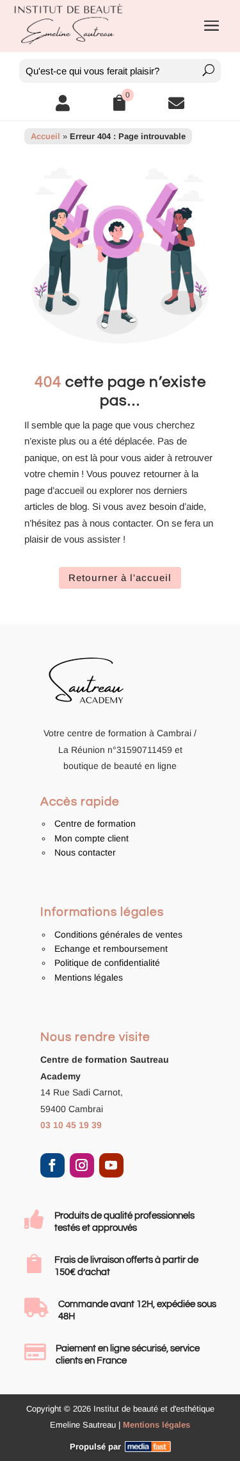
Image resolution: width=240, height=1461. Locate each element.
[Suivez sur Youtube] (111, 1165)
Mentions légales (88, 977)
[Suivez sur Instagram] (82, 1165)
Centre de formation (95, 823)
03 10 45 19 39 (71, 1125)
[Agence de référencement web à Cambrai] (148, 1446)
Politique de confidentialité (107, 963)
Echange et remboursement (111, 948)
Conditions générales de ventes (118, 934)
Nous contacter (85, 852)
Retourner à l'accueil (120, 577)
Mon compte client (91, 838)
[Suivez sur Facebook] (52, 1165)
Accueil (45, 136)
